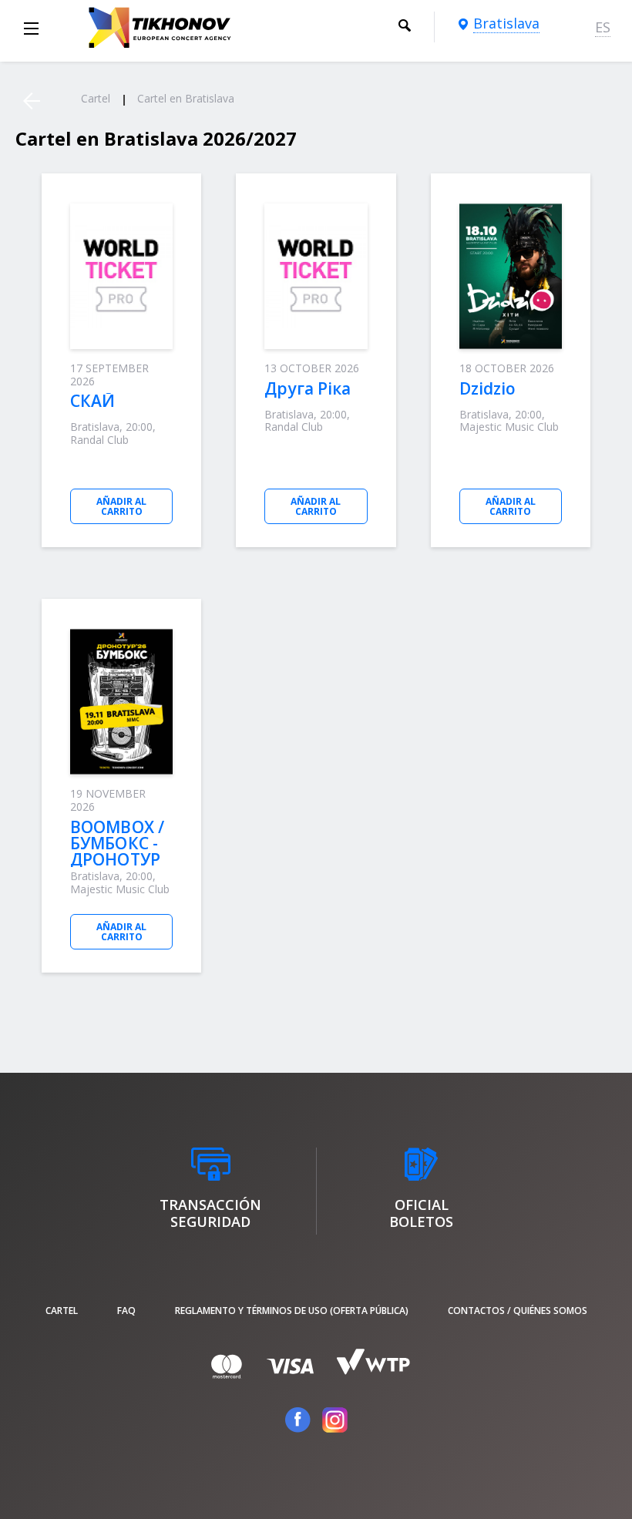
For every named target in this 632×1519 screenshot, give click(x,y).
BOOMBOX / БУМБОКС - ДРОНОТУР (117, 843)
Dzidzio (487, 388)
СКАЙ (92, 401)
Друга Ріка (307, 388)
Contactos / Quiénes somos (517, 1310)
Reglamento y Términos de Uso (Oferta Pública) (291, 1310)
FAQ (126, 1310)
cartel (61, 1310)
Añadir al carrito (121, 506)
